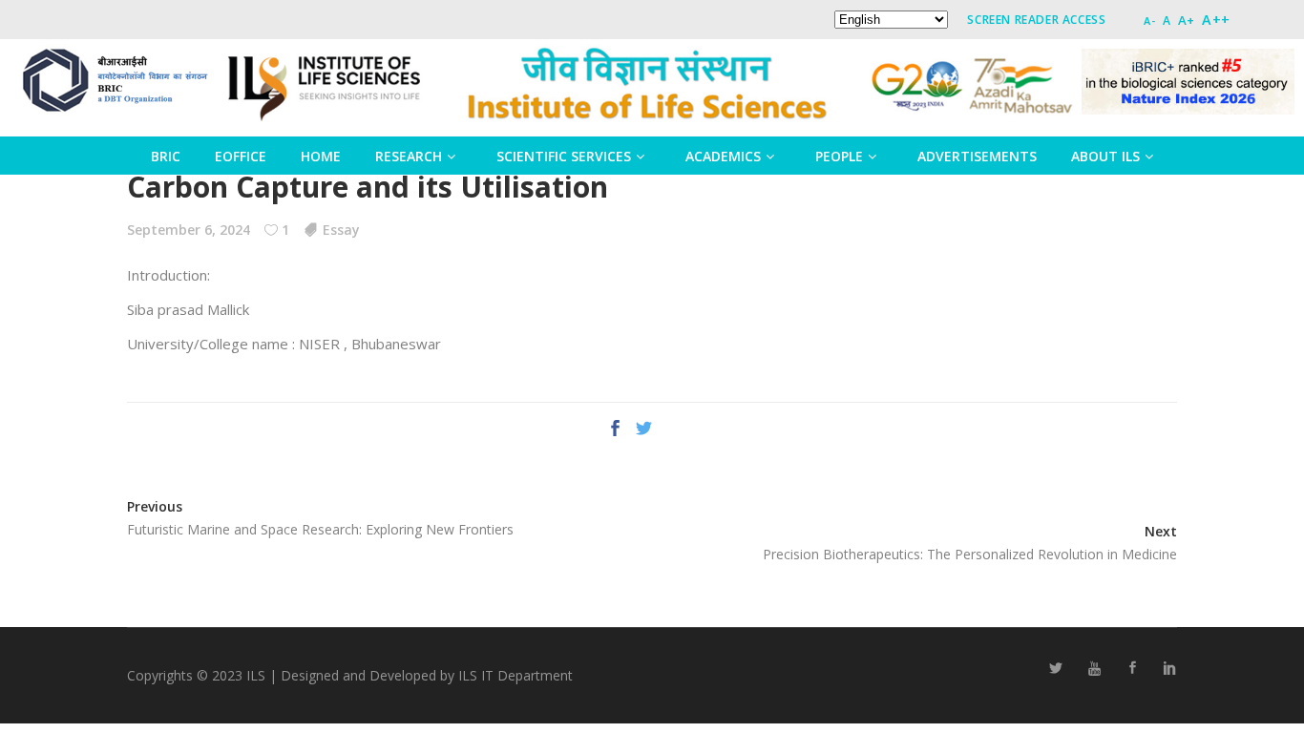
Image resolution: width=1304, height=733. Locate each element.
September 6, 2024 (188, 229)
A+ (1186, 20)
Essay (341, 229)
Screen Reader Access (1036, 19)
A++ (1216, 19)
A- (1149, 20)
